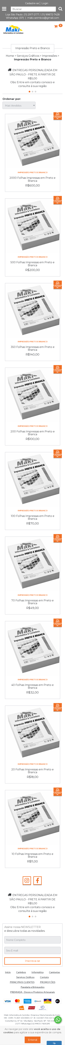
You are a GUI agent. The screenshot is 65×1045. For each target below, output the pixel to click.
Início (8, 972)
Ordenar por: (11, 99)
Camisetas (54, 972)
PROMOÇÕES (47, 982)
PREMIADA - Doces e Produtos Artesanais (32, 992)
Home (10, 55)
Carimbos (21, 972)
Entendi (32, 1039)
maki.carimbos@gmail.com (43, 17)
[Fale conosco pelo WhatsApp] (58, 1020)
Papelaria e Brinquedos (32, 987)
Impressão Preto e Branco (33, 172)
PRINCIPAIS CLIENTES (22, 982)
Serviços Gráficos (28, 55)
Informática (38, 972)
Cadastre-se (32, 3)
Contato (44, 977)
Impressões (49, 55)
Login (45, 3)
